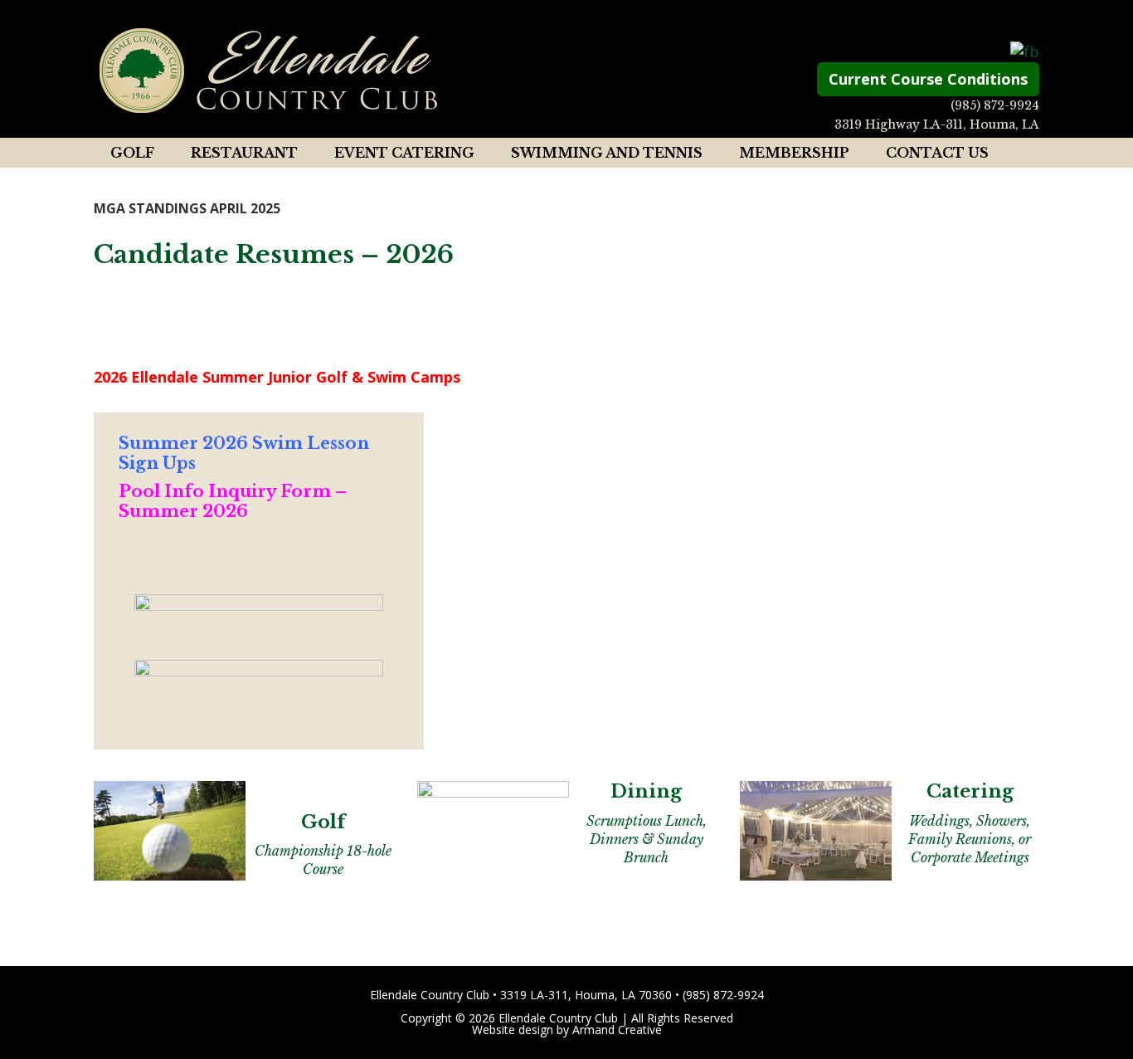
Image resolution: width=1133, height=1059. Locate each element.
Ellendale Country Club (268, 70)
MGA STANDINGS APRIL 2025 (187, 208)
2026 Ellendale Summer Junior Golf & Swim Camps (277, 377)
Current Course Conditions (928, 79)
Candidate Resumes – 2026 (274, 254)
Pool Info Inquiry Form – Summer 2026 (233, 501)
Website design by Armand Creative (567, 1029)
